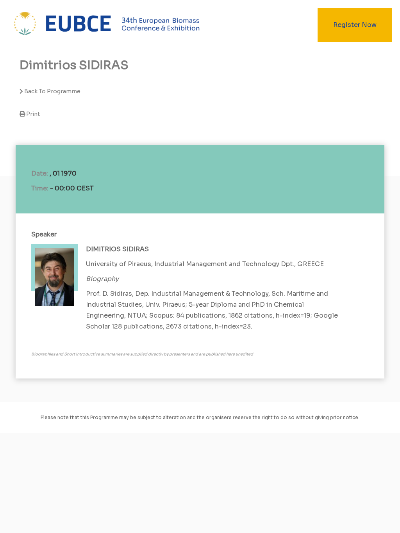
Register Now (355, 25)
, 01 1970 (63, 173)
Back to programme (51, 91)
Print (33, 113)
